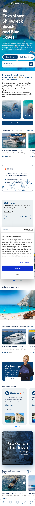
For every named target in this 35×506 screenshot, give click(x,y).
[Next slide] (24, 140)
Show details (24, 262)
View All (30, 130)
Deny (17, 274)
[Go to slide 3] (13, 356)
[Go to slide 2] (14, 160)
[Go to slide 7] (20, 160)
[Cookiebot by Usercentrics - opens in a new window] (25, 230)
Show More (7, 212)
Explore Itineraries (17, 123)
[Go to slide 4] (14, 356)
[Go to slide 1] (13, 160)
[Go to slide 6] (20, 281)
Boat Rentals (10, 57)
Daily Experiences (26, 57)
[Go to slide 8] (21, 160)
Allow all (17, 268)
